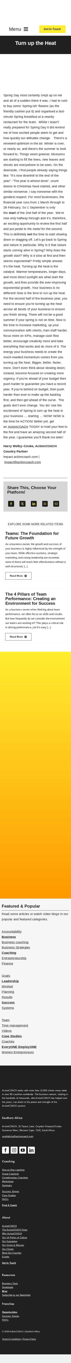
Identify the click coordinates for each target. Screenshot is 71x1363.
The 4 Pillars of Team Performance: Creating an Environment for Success (30, 599)
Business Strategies (16, 947)
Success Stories (10, 1191)
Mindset (7, 986)
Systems (8, 1008)
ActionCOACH (9, 1226)
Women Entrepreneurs (18, 1052)
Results (7, 997)
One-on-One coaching (13, 1170)
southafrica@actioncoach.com (17, 1136)
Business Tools (10, 1283)
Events (5, 1256)
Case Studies (12, 1036)
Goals (6, 975)
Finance (7, 963)
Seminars (7, 1185)
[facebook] (5, 1150)
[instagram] (14, 1150)
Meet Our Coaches (11, 1253)
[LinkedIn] (34, 504)
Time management (15, 1025)
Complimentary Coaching (15, 1177)
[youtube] (22, 1150)
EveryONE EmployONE (19, 1047)
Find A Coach (9, 1205)
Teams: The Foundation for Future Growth (32, 535)
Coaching (9, 953)
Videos (7, 1031)
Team (5, 1020)
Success (8, 1002)
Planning (8, 992)
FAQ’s (5, 1199)
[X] (22, 504)
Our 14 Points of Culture (14, 1237)
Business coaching (15, 942)
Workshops (8, 1181)
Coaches (8, 1041)
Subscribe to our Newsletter (16, 1295)
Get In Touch (9, 1263)
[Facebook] (11, 504)
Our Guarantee (9, 1241)
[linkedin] (31, 1150)
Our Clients (8, 1249)
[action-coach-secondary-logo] (19, 1071)
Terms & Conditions (11, 1339)
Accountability (12, 931)
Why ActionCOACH (12, 1233)
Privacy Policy (29, 1339)
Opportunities (9, 1312)
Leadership (10, 981)
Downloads (7, 1287)
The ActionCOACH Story (14, 1230)
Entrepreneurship (14, 958)
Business (9, 937)
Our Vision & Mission (13, 1245)
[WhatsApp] (45, 504)
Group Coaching (10, 1174)
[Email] (56, 504)
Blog (4, 1291)
